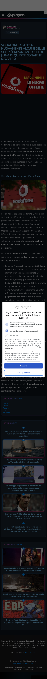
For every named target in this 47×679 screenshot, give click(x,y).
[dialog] (23, 339)
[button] (23, 335)
